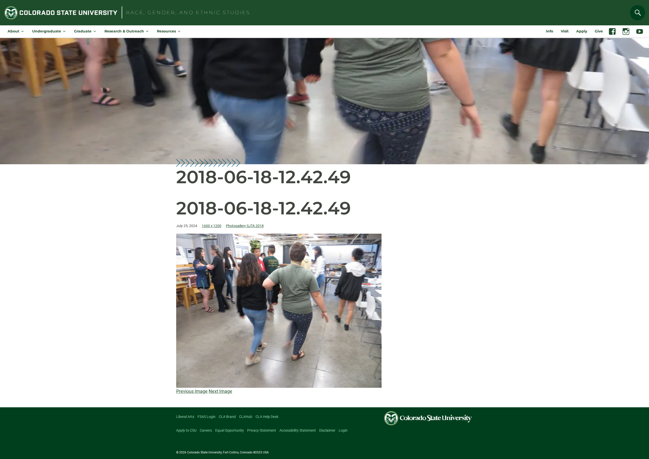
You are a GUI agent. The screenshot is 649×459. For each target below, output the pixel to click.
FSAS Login (206, 417)
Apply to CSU (186, 430)
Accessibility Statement (297, 430)
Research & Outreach (124, 31)
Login (343, 430)
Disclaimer (327, 430)
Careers (206, 430)
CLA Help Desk (267, 417)
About (13, 31)
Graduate (83, 31)
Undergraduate (46, 31)
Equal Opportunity (229, 430)
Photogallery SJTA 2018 (245, 226)
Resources (166, 31)
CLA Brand (227, 417)
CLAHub (245, 417)
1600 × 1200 (211, 226)
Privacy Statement (261, 430)
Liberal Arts (185, 417)
